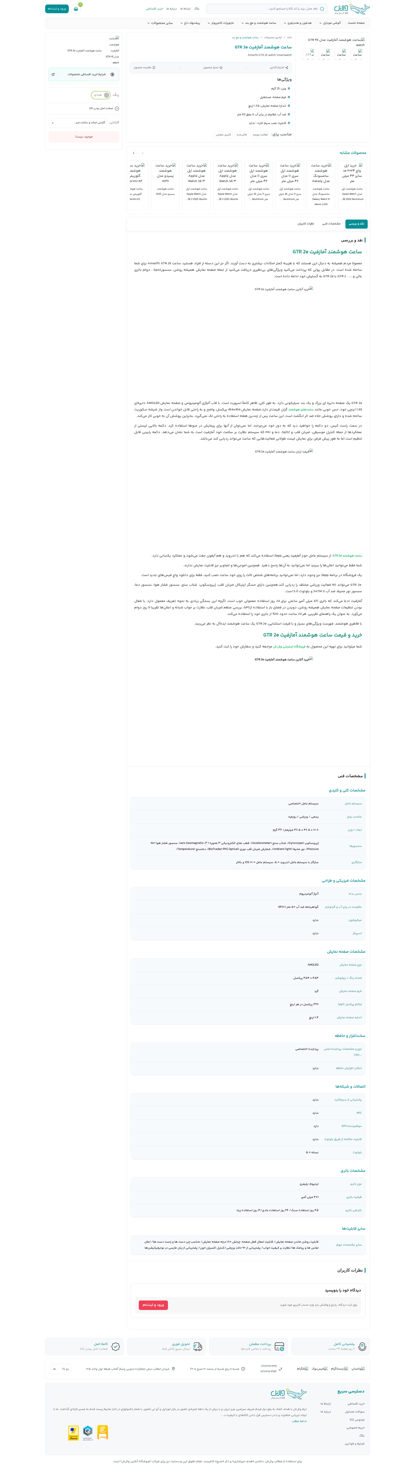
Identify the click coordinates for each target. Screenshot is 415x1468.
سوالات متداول (355, 1412)
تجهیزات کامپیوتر (222, 23)
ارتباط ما (185, 9)
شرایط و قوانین (355, 1444)
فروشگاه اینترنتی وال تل (289, 646)
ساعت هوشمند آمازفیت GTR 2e (263, 47)
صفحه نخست (356, 23)
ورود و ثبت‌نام (153, 1305)
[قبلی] (142, 153)
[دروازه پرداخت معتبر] (73, 1433)
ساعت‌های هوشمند (301, 409)
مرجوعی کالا (357, 1420)
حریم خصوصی (355, 1428)
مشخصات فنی (331, 223)
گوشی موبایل (332, 23)
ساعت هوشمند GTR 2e (347, 556)
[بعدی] (133, 153)
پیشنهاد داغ (192, 23)
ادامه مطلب (299, 1421)
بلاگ (197, 9)
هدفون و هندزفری (299, 23)
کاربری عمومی (223, 135)
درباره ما (171, 9)
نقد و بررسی (356, 223)
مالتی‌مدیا (242, 135)
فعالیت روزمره (260, 135)
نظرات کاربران (306, 223)
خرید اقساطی (154, 9)
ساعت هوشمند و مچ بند (260, 23)
